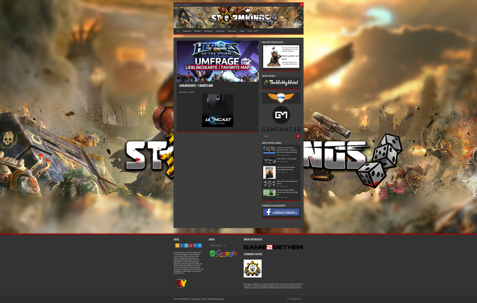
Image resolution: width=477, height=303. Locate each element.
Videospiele (231, 31)
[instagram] (287, 4)
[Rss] (274, 4)
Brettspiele (208, 31)
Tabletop (197, 31)
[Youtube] (281, 4)
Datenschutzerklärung (216, 299)
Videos (242, 31)
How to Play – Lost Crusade (286, 159)
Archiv (203, 299)
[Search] (301, 5)
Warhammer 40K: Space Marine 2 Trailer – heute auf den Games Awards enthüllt (287, 150)
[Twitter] (279, 4)
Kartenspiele (220, 31)
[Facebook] (276, 4)
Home (178, 30)
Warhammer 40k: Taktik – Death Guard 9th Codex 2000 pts (287, 192)
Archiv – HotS (252, 31)
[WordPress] (284, 4)
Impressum (195, 299)
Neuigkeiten (187, 31)
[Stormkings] (238, 17)
